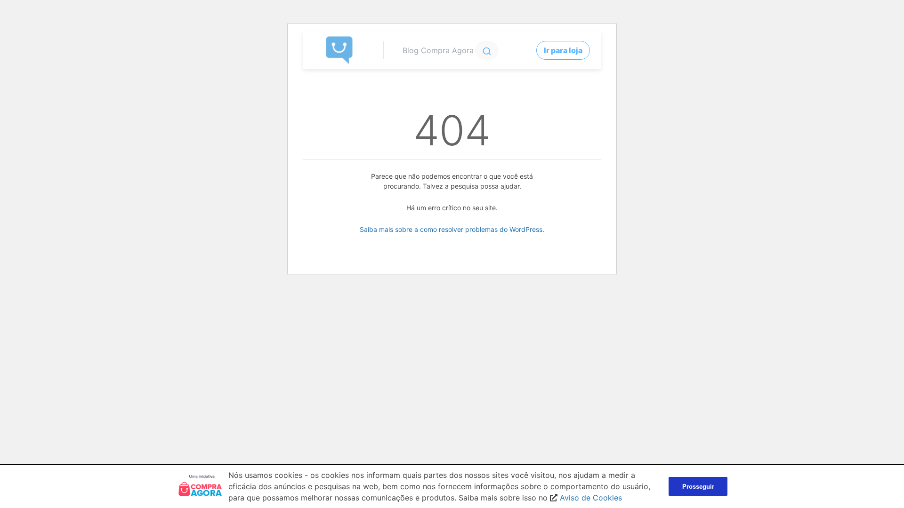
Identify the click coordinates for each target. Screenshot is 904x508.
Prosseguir (698, 486)
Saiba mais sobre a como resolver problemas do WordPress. (452, 229)
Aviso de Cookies (591, 497)
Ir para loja (563, 50)
